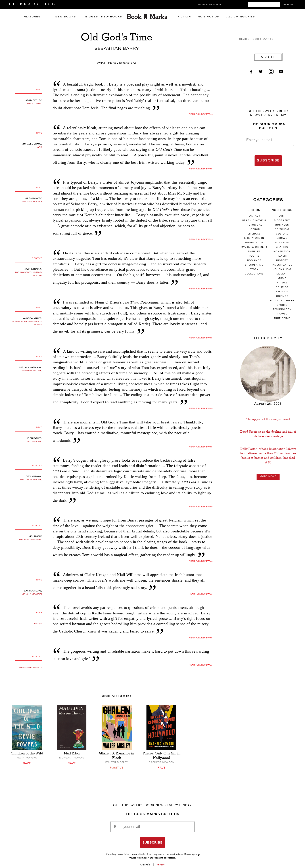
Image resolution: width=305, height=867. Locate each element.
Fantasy (254, 216)
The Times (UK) (33, 441)
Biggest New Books (103, 17)
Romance (254, 261)
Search (288, 4)
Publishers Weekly (30, 667)
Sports (282, 305)
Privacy (161, 864)
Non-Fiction (209, 17)
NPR (39, 147)
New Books (65, 17)
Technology (282, 309)
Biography (282, 221)
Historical (254, 225)
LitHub (146, 864)
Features (31, 17)
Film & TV (282, 243)
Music (282, 278)
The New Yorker (32, 202)
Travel (282, 314)
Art (282, 216)
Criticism (282, 229)
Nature (282, 283)
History (282, 261)
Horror (254, 229)
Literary (254, 234)
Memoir (282, 274)
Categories (268, 200)
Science (282, 296)
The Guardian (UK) (31, 371)
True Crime (282, 318)
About (268, 57)
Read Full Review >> (201, 114)
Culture (282, 234)
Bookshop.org (191, 854)
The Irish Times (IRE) (30, 539)
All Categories (240, 17)
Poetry (254, 256)
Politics (282, 287)
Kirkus (38, 624)
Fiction (184, 17)
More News (268, 476)
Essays (282, 238)
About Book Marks (209, 5)
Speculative (254, 265)
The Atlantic (34, 104)
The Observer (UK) (31, 480)
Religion (282, 292)
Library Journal (31, 594)
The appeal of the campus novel (268, 419)
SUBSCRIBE (268, 160)
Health (282, 256)
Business (282, 225)
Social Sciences (282, 301)
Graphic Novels (254, 221)
